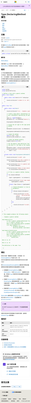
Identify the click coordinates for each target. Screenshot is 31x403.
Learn (2, 10)
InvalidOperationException (11, 292)
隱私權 (24, 399)
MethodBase (8, 45)
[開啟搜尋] (25, 2)
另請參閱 (4, 31)
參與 (20, 399)
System (8, 38)
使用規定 (13, 401)
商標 (18, 401)
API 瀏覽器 (12, 10)
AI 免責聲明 (3, 399)
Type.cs (6, 41)
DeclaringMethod (11, 83)
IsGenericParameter (9, 290)
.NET (7, 10)
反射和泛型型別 (8, 345)
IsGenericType (5, 315)
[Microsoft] (15, 2)
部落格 (14, 399)
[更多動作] (28, 10)
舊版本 (9, 399)
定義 (3, 23)
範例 (3, 25)
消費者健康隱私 (4, 401)
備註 (3, 27)
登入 (29, 1)
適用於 (3, 29)
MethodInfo (7, 272)
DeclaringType (6, 265)
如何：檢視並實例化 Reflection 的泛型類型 (15, 347)
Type (4, 47)
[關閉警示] (29, 5)
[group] (15, 53)
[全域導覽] (1, 2)
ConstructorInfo (6, 299)
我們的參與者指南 (9, 359)
